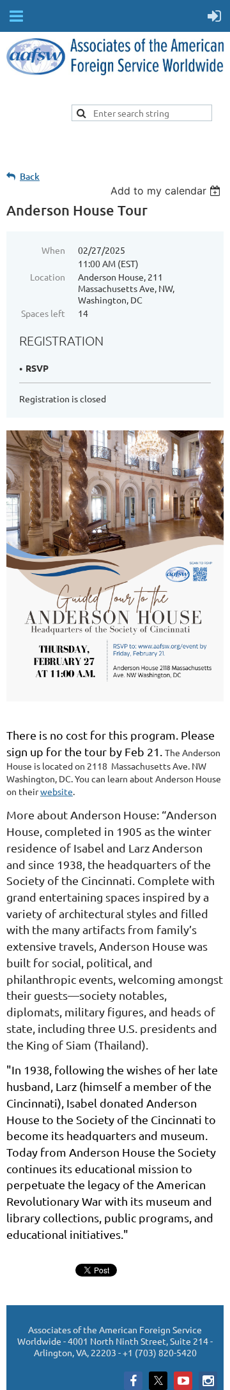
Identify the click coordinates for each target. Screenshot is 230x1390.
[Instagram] (208, 1381)
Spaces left (43, 313)
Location (47, 276)
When (53, 250)
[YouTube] (183, 1381)
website (56, 791)
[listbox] (167, 190)
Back (30, 176)
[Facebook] (133, 1381)
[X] (158, 1381)
